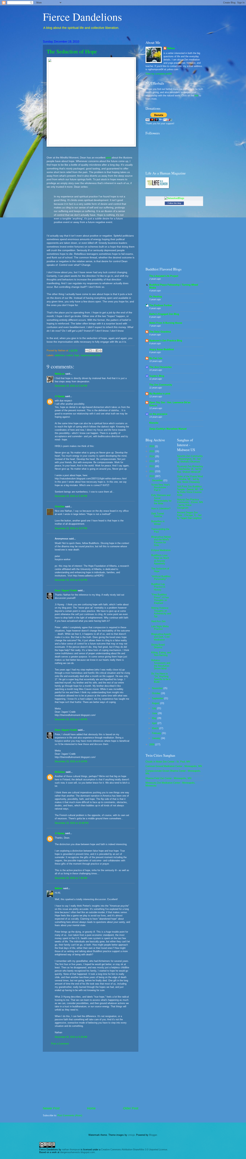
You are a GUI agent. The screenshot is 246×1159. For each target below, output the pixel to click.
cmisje (131, 1135)
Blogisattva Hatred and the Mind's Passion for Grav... (161, 540)
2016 (152, 446)
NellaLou (60, 373)
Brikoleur (60, 772)
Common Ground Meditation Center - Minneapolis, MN (174, 766)
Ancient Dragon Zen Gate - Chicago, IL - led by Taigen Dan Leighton (189, 515)
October (156, 693)
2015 (152, 451)
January (156, 738)
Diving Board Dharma (158, 646)
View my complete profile (159, 73)
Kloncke (153, 422)
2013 (152, 461)
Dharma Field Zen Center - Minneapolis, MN (168, 778)
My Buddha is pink (159, 393)
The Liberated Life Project (163, 276)
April (154, 723)
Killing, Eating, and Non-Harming (161, 654)
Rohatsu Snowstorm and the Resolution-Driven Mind (160, 664)
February (157, 733)
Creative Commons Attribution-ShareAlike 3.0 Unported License (134, 1149)
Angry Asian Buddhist (161, 349)
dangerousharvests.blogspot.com (77, 1152)
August (156, 703)
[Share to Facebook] (97, 350)
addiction (59, 355)
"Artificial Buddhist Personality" (161, 577)
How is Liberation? (160, 508)
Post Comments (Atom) (69, 1115)
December (157, 480)
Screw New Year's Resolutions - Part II (160, 487)
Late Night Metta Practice (160, 627)
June (155, 713)
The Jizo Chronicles (160, 367)
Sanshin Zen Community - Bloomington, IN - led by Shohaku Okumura (190, 459)
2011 (152, 471)
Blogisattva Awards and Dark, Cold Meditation (161, 637)
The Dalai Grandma (160, 331)
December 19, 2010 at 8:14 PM (71, 761)
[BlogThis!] (90, 350)
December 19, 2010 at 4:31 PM (71, 580)
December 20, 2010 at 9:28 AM (71, 1037)
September (158, 698)
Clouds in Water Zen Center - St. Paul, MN (168, 761)
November (157, 688)
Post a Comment (60, 1043)
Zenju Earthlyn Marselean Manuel (168, 428)
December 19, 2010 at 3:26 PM (71, 496)
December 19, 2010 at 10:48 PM (71, 823)
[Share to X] (93, 350)
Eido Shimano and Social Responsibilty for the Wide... (161, 499)
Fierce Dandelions (82, 16)
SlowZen (59, 506)
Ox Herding (155, 296)
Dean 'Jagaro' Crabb (66, 590)
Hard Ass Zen (158, 621)
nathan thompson (71, 1149)
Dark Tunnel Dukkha (157, 515)
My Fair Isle (155, 358)
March (155, 728)
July (154, 708)
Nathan (58, 888)
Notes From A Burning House (165, 323)
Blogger (153, 1135)
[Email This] (87, 350)
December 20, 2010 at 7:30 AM (71, 878)
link (196, 95)
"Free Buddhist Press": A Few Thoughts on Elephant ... (160, 598)
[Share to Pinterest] (100, 350)
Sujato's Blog (156, 376)
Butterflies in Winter (157, 522)
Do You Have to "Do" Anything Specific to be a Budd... (160, 677)
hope (76, 355)
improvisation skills (91, 355)
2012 (152, 466)
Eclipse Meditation (161, 550)
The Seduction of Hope (72, 51)
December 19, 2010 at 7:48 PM (71, 719)
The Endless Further (160, 305)
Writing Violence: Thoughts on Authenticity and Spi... (161, 612)
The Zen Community (160, 384)
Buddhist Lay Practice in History (158, 587)
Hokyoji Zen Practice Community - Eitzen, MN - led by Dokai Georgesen (190, 503)
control (69, 355)
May (154, 718)
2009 (152, 744)
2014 (152, 456)
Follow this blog (174, 203)
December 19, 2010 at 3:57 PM (71, 528)
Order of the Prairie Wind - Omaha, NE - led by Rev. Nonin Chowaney (190, 479)
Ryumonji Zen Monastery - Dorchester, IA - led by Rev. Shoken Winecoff (190, 469)
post (108, 157)
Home (91, 1108)
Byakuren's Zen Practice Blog (165, 340)
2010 (152, 476)
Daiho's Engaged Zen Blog (164, 314)
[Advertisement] (91, 1078)
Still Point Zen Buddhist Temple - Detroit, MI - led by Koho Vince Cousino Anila (190, 490)
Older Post (130, 1108)
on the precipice (158, 414)
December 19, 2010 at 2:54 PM (71, 385)
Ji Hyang (59, 396)
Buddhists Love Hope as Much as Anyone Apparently (160, 559)
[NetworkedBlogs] (174, 198)
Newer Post (51, 1108)
